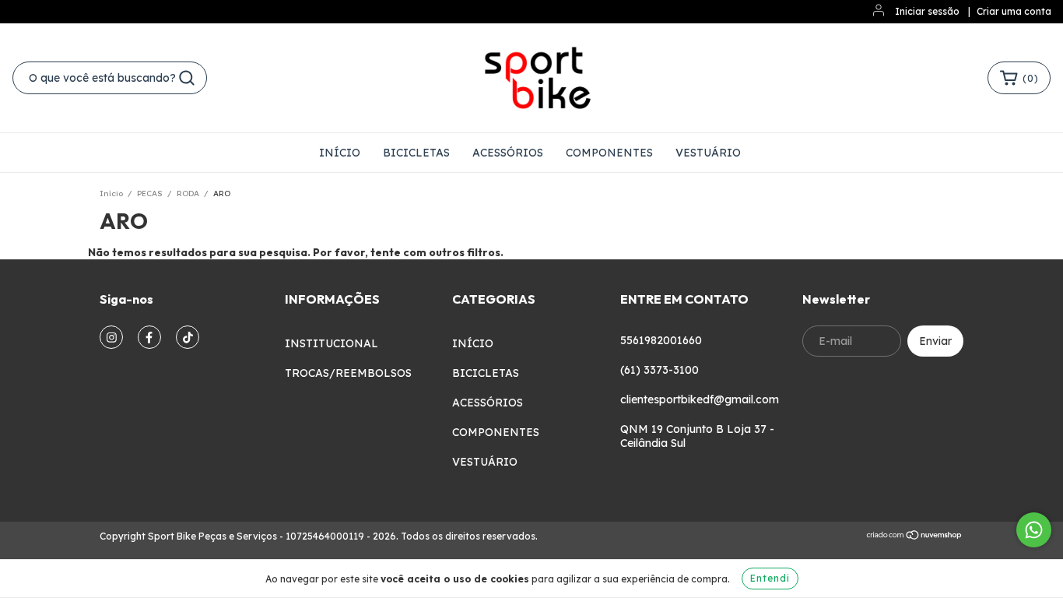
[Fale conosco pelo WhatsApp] (1033, 529)
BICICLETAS (416, 153)
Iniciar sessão (927, 11)
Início (111, 193)
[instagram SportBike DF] (111, 337)
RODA (188, 193)
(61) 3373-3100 (659, 370)
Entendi (770, 578)
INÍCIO (339, 153)
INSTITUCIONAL (331, 343)
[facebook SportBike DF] (149, 337)
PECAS (150, 193)
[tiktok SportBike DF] (187, 337)
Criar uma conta (1014, 11)
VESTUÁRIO (708, 153)
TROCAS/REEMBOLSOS (348, 373)
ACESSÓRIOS (507, 153)
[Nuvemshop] (914, 537)
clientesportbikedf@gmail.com (699, 399)
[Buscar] (186, 78)
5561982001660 (661, 340)
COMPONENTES (609, 153)
